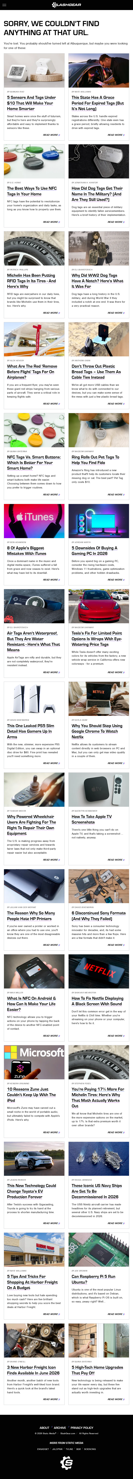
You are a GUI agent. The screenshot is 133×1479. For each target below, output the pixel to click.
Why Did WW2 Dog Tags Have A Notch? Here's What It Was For (97, 281)
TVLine (69, 1449)
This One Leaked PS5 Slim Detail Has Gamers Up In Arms (30, 731)
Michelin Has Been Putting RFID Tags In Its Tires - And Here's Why (31, 281)
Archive (60, 1427)
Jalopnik (57, 1449)
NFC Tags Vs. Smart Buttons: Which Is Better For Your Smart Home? (34, 463)
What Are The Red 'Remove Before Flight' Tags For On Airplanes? (32, 372)
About (44, 1427)
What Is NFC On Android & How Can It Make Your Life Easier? (31, 1004)
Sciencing (90, 1449)
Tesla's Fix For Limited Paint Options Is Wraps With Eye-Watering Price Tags (97, 639)
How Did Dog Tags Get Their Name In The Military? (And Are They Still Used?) (97, 194)
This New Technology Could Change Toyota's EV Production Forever (31, 1191)
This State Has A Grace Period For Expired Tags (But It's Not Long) (98, 103)
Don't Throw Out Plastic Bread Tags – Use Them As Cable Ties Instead (96, 372)
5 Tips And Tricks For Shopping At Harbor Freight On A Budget (32, 1282)
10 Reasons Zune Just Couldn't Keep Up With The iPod (31, 1095)
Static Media (49, 1433)
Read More (50, 135)
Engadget (43, 1449)
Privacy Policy (82, 1427)
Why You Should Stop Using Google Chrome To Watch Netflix (97, 731)
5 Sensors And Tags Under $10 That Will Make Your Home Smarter (31, 103)
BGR (78, 1449)
